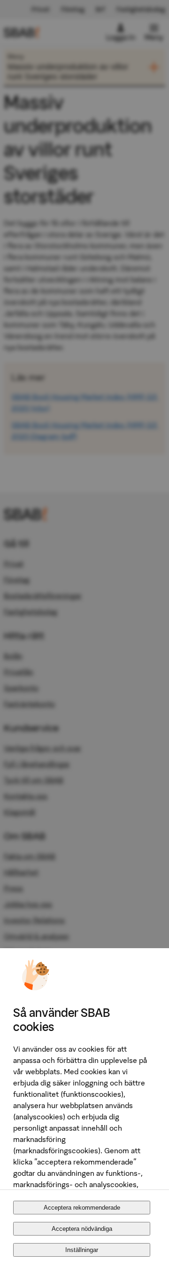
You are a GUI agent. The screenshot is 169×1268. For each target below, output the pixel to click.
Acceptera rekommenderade (82, 1207)
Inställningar (81, 1249)
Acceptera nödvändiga (82, 1228)
